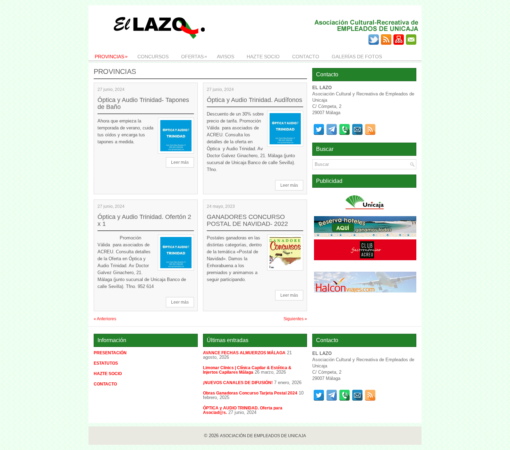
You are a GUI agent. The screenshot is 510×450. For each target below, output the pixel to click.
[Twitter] (318, 129)
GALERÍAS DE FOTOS (357, 56)
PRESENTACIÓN (110, 352)
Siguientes (295, 318)
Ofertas (194, 56)
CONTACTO (305, 56)
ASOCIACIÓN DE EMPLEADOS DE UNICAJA (263, 435)
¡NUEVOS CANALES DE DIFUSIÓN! (238, 382)
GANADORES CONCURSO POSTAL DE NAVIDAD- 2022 (247, 220)
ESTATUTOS (106, 363)
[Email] (357, 129)
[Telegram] (331, 129)
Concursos (153, 56)
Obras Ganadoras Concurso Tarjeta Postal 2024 (250, 393)
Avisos (225, 56)
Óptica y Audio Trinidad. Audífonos (254, 99)
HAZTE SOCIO (263, 56)
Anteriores (105, 318)
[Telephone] (344, 129)
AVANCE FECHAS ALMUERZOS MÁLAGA (244, 352)
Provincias (111, 56)
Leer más (180, 162)
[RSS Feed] (370, 129)
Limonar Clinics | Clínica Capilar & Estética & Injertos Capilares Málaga (247, 370)
